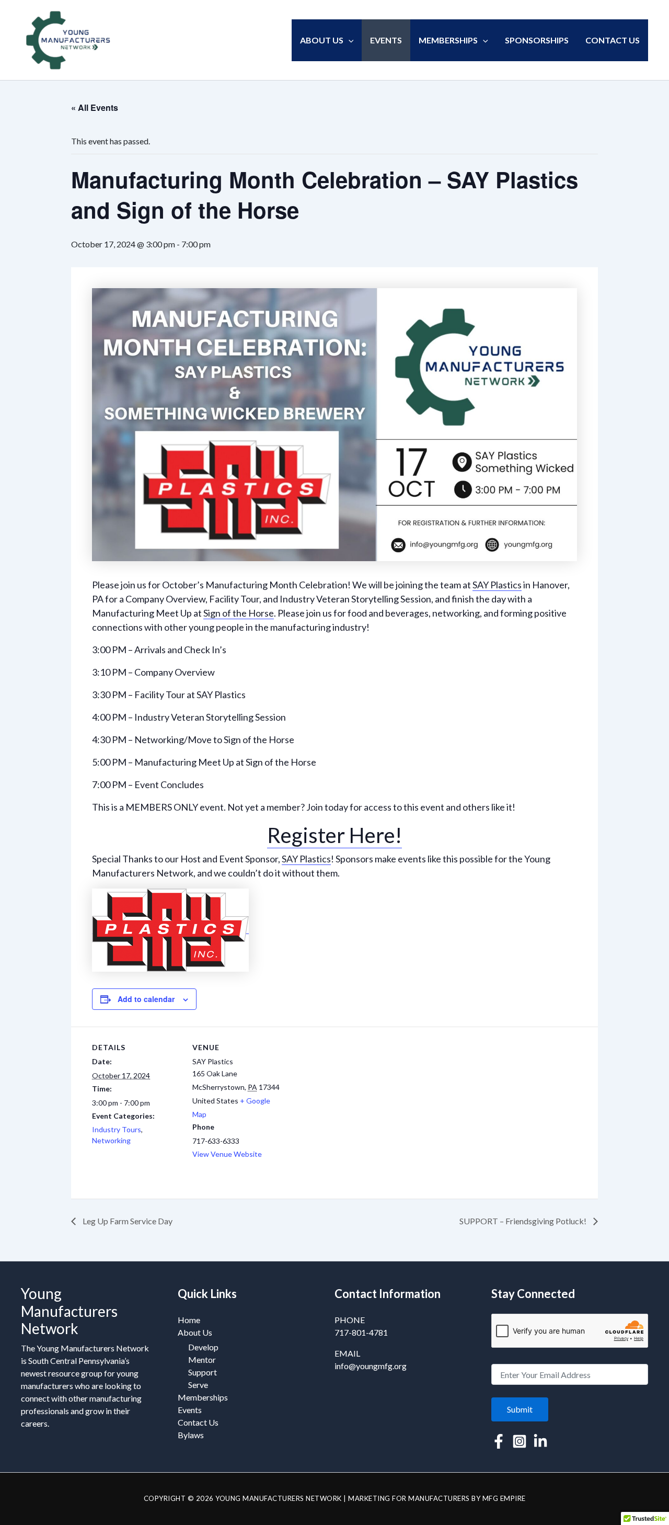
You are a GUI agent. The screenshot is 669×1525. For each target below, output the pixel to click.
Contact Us (612, 40)
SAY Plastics (497, 584)
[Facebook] (498, 1441)
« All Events (94, 107)
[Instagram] (519, 1441)
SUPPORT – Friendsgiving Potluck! (523, 1221)
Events (386, 40)
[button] (348, 40)
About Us (321, 40)
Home (189, 1320)
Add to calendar (146, 999)
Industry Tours (116, 1129)
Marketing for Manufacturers (409, 1498)
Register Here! (334, 835)
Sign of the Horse (238, 613)
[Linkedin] (540, 1441)
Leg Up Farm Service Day (126, 1221)
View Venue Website (227, 1154)
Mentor (202, 1359)
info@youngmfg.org (370, 1366)
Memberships (448, 40)
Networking (111, 1140)
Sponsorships (537, 40)
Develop (203, 1347)
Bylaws (191, 1435)
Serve (198, 1385)
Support (202, 1372)
